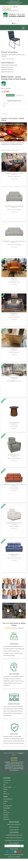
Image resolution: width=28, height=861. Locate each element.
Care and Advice (7, 780)
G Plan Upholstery (7, 805)
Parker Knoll (6, 812)
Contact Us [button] (4, 113)
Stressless (5, 817)
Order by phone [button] (19, 95)
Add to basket (10, 95)
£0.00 (14, 23)
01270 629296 (6, 9)
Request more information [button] (8, 58)
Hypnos (5, 810)
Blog (4, 784)
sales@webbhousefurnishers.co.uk (10, 10)
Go (18, 20)
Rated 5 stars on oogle (17, 628)
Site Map (5, 789)
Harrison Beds (6, 808)
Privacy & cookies (7, 787)
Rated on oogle (10, 6)
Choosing (5, 782)
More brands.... (6, 819)
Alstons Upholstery (7, 799)
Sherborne (5, 814)
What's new (6, 793)
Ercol (4, 803)
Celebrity (5, 801)
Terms (4, 791)
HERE (21, 753)
